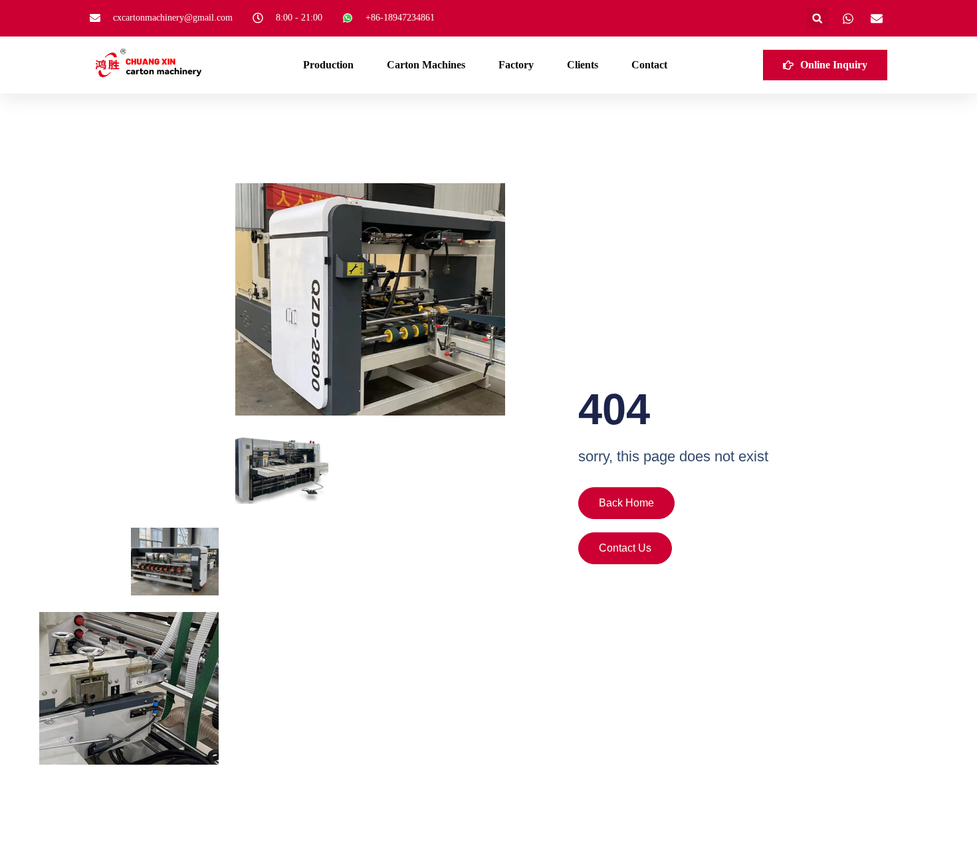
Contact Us (625, 548)
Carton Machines (426, 64)
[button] (817, 18)
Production (328, 64)
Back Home (626, 502)
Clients (582, 64)
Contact (649, 64)
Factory (516, 64)
